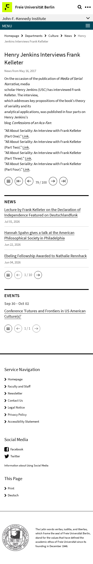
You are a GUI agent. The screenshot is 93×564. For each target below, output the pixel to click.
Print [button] (11, 488)
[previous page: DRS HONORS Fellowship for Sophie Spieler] (29, 182)
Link (25, 136)
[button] (8, 275)
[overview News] (8, 182)
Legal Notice (16, 407)
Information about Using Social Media (26, 465)
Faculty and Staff (19, 386)
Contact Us (15, 400)
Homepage (11, 36)
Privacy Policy (17, 414)
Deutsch (13, 495)
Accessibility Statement (23, 421)
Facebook (16, 449)
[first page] (19, 182)
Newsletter (15, 393)
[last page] (63, 182)
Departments (33, 36)
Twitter (15, 456)
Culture (53, 36)
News (68, 36)
